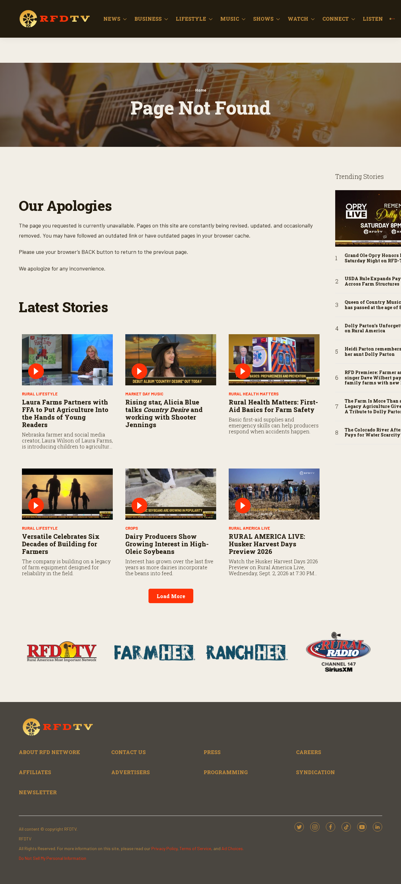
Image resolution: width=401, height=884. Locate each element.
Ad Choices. (232, 848)
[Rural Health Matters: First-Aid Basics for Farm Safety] (274, 359)
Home (200, 90)
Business (148, 18)
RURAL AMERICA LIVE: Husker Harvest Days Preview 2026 (267, 543)
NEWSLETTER (38, 792)
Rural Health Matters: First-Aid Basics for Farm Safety (273, 406)
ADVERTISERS (130, 772)
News (111, 18)
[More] (125, 19)
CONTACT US (128, 752)
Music (229, 18)
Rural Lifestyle (40, 393)
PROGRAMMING (226, 772)
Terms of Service (195, 848)
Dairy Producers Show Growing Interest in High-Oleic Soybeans (167, 543)
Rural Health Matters (254, 393)
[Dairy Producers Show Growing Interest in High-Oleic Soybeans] (170, 494)
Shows (263, 18)
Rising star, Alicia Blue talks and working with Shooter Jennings (164, 413)
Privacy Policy (164, 848)
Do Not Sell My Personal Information (52, 858)
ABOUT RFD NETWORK (49, 752)
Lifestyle (191, 18)
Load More (171, 596)
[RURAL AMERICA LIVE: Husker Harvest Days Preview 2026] (274, 494)
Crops (131, 528)
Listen (373, 18)
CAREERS (308, 752)
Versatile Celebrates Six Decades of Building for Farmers (61, 543)
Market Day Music (144, 393)
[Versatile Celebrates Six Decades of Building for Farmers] (67, 494)
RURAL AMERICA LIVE (249, 528)
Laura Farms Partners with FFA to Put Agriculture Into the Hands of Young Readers (65, 413)
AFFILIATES (35, 772)
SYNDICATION (315, 772)
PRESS (212, 752)
